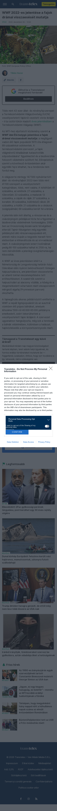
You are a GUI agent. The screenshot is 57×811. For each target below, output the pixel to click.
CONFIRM (17, 432)
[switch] (47, 426)
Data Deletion (13, 442)
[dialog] (28, 405)
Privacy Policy (44, 442)
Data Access (28, 442)
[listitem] (27, 420)
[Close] (51, 369)
